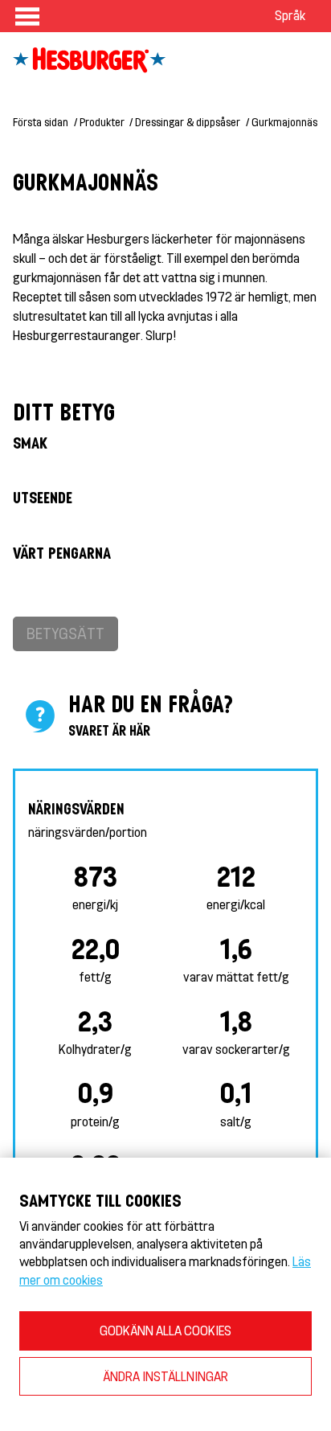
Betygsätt (65, 633)
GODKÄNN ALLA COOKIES (165, 1330)
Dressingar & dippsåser (187, 122)
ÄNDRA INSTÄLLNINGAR (165, 1376)
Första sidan (40, 122)
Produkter (102, 122)
